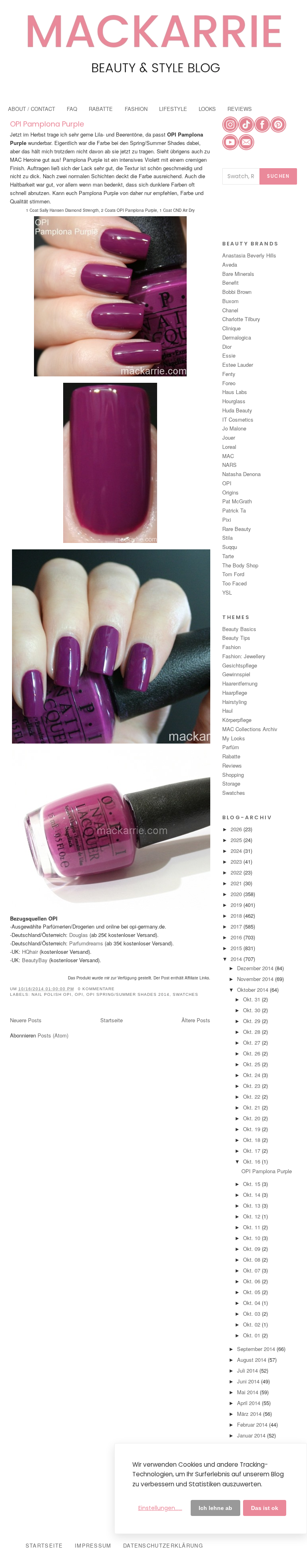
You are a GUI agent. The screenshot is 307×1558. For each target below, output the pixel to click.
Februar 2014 (253, 1424)
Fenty (228, 374)
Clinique (231, 328)
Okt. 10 (252, 1238)
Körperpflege (236, 720)
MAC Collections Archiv (249, 729)
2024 (237, 850)
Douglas (78, 935)
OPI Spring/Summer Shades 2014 (127, 994)
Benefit (230, 282)
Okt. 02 (252, 1324)
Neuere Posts (26, 1020)
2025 (237, 840)
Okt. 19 (252, 1129)
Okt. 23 (252, 1086)
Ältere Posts (195, 1020)
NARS (229, 464)
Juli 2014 (248, 1370)
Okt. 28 (252, 1031)
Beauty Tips (236, 637)
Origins (230, 492)
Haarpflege (234, 692)
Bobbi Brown (236, 292)
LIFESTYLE (173, 109)
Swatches (185, 994)
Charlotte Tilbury (241, 319)
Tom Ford (233, 574)
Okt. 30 (252, 1010)
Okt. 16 (252, 1161)
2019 (237, 905)
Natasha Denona (241, 474)
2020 (237, 894)
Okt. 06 (252, 1281)
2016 (237, 937)
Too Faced (234, 583)
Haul (227, 710)
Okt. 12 (252, 1216)
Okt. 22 (252, 1096)
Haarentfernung (239, 683)
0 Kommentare (96, 989)
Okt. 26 (252, 1053)
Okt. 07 (252, 1270)
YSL (227, 592)
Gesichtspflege (239, 665)
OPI (79, 994)
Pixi (226, 519)
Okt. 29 (252, 1021)
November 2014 (256, 979)
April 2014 (249, 1403)
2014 (237, 959)
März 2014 (250, 1413)
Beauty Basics (239, 629)
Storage (231, 783)
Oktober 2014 (253, 989)
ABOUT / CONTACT (31, 109)
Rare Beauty (236, 529)
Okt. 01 (252, 1335)
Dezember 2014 (256, 968)
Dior (226, 346)
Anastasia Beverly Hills (249, 255)
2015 (237, 948)
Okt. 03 (252, 1313)
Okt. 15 (252, 1184)
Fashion (231, 647)
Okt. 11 (252, 1227)
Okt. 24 (252, 1075)
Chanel (230, 310)
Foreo (228, 383)
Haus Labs (234, 392)
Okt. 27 (252, 1042)
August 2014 (252, 1359)
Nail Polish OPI (52, 994)
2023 (237, 861)
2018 (237, 915)
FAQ (72, 109)
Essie (228, 355)
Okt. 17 (252, 1150)
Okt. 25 (252, 1064)
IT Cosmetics (237, 419)
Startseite (111, 1020)
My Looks (233, 738)
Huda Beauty (237, 410)
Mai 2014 (248, 1392)
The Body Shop (240, 565)
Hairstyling (234, 702)
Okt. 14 (252, 1194)
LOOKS (207, 109)
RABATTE (101, 109)
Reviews (232, 765)
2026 (237, 829)
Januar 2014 (252, 1435)
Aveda (229, 264)
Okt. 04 (252, 1303)
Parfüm (230, 747)
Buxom (230, 301)
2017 (237, 926)
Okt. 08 (252, 1259)
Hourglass (233, 401)
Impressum (93, 1545)
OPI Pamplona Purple (47, 124)
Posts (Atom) (53, 1035)
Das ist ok (264, 1508)
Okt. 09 (252, 1248)
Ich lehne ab (215, 1508)
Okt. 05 (252, 1292)
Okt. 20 (252, 1118)
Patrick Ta (234, 510)
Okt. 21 (252, 1107)
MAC (228, 456)
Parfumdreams (85, 943)
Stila (227, 537)
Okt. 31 (252, 999)
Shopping (233, 774)
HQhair (30, 951)
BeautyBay (35, 960)
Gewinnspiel (236, 674)
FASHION (136, 109)
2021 (237, 883)
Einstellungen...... (160, 1508)
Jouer (228, 437)
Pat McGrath (237, 501)
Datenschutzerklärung (163, 1545)
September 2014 (257, 1349)
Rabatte (231, 756)
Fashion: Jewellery (243, 656)
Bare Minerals (238, 273)
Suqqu (229, 547)
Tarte (228, 556)
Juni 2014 (249, 1381)
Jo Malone (234, 428)
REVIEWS (239, 109)
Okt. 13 (252, 1205)
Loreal (229, 446)
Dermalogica (236, 337)
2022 (237, 872)
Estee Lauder (237, 364)
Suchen (278, 176)
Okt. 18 (252, 1140)
